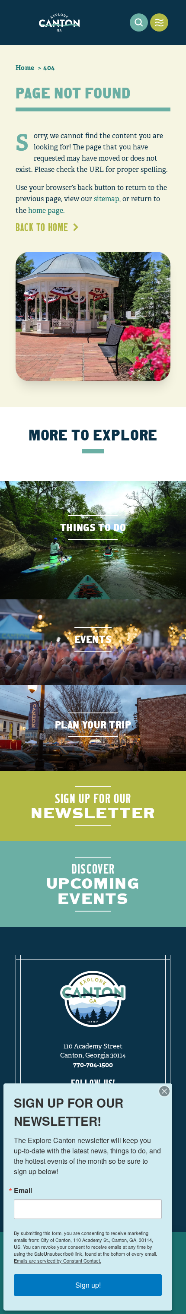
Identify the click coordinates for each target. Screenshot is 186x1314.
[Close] (164, 1091)
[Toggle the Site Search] (139, 22)
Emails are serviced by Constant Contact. (57, 1260)
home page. (46, 210)
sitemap (106, 199)
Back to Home (42, 227)
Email (23, 1190)
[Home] (59, 22)
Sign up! (88, 1285)
